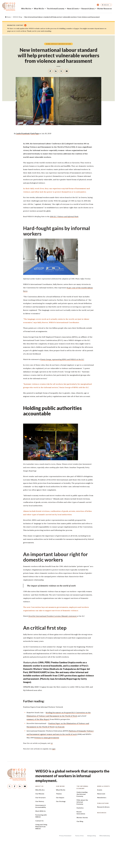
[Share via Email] (67, 71)
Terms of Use (79, 835)
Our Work (60, 786)
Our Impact (60, 797)
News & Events (73, 9)
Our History (39, 801)
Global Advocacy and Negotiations (58, 43)
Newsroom (101, 794)
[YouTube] (25, 786)
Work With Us (40, 811)
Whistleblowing (104, 835)
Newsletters (101, 797)
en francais (59, 727)
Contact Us (39, 821)
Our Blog (80, 821)
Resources (101, 812)
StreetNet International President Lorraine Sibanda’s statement (52, 616)
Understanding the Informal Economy (82, 794)
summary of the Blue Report (38, 719)
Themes (59, 794)
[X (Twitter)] (9, 786)
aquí (53, 749)
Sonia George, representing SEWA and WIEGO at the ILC (62, 359)
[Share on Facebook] (50, 71)
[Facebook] (14, 786)
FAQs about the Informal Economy (82, 802)
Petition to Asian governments (46, 738)
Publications (103, 803)
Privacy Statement (65, 835)
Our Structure (40, 797)
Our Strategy (61, 801)
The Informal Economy (55, 9)
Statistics (80, 808)
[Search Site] (98, 5)
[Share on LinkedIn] (56, 71)
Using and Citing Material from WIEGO (41, 826)
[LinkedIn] (20, 786)
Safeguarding (91, 835)
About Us (39, 786)
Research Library (88, 9)
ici (52, 743)
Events (99, 790)
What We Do (39, 9)
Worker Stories (82, 817)
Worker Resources (104, 9)
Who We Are (26, 9)
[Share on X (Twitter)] (61, 71)
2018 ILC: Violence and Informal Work (64, 216)
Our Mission (39, 794)
